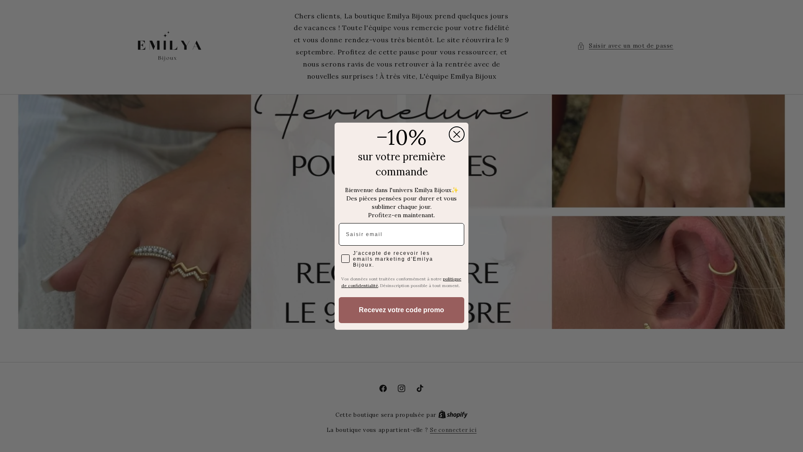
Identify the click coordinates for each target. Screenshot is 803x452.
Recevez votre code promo (401, 309)
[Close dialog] (456, 134)
